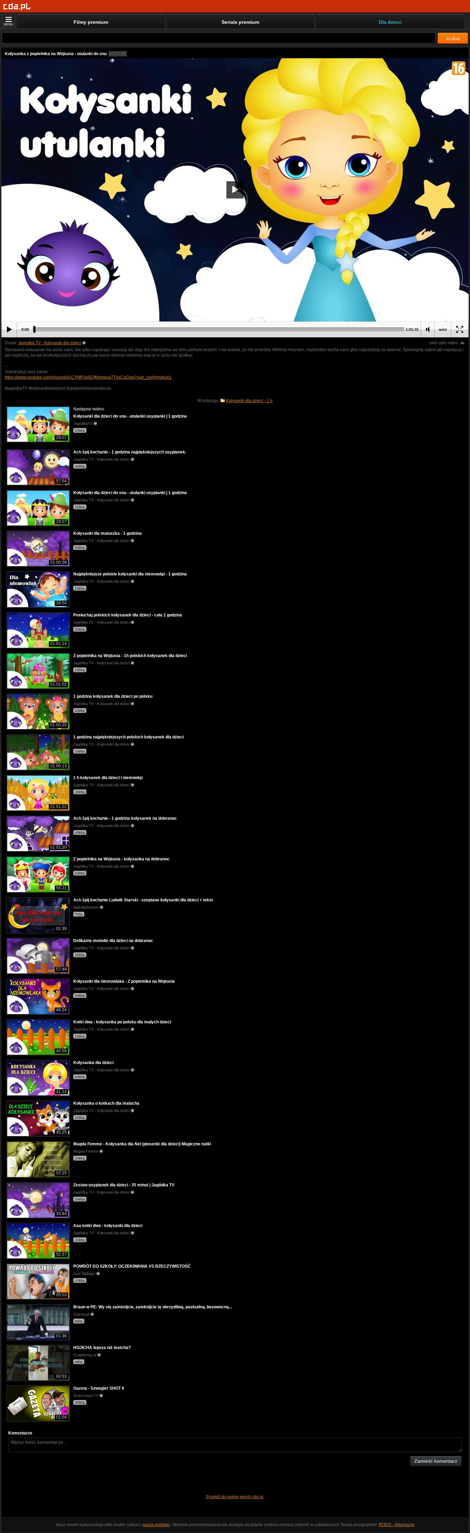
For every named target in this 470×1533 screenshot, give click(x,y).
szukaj (453, 38)
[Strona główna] (17, 6)
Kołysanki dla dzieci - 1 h (249, 400)
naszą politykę (155, 1524)
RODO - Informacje (396, 1524)
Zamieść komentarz (435, 1461)
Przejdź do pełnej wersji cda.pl (235, 1496)
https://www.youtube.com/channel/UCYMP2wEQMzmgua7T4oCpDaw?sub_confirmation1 (88, 377)
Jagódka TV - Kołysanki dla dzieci (49, 342)
